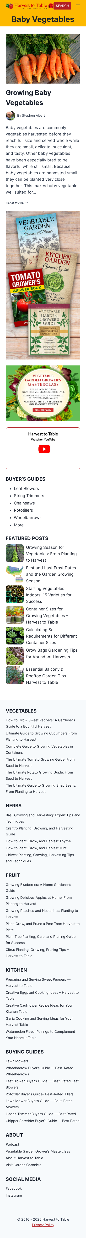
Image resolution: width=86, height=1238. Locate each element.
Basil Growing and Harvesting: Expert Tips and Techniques (43, 818)
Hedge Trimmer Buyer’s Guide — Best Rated (41, 1114)
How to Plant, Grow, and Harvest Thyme (38, 841)
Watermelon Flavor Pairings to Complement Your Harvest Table (40, 1034)
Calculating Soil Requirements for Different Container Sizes (51, 636)
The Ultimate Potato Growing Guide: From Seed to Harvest (39, 775)
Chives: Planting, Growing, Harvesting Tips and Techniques (40, 858)
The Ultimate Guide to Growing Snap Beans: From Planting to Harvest (41, 788)
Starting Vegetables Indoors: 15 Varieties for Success (48, 595)
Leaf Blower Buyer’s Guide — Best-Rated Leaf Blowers (42, 1084)
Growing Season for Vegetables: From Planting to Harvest (51, 554)
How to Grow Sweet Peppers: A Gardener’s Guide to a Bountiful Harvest (40, 723)
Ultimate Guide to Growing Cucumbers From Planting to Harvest (41, 736)
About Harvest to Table (24, 1158)
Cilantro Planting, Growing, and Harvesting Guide (39, 831)
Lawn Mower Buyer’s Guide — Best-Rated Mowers (39, 1104)
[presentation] (43, 59)
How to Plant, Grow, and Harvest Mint (36, 848)
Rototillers (23, 510)
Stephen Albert (33, 115)
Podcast (12, 1144)
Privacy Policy (43, 1225)
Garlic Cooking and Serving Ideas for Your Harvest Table (39, 1021)
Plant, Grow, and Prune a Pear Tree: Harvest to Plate (43, 927)
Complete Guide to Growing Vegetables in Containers (39, 749)
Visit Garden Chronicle (23, 1165)
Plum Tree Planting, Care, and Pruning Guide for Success (40, 939)
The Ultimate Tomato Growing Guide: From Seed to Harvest (40, 762)
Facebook (14, 1188)
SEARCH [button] (62, 6)
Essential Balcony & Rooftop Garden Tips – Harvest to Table (47, 675)
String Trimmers (29, 495)
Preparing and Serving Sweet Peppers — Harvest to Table (38, 982)
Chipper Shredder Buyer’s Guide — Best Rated (43, 1121)
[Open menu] (78, 6)
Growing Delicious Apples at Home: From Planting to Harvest (39, 900)
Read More (17, 203)
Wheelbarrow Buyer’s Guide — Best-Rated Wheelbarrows (39, 1071)
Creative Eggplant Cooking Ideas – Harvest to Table (42, 995)
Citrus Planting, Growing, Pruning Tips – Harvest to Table (37, 953)
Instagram (14, 1195)
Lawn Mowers (17, 1061)
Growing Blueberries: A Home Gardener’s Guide (38, 888)
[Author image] (10, 115)
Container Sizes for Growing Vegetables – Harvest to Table (47, 615)
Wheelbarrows (28, 517)
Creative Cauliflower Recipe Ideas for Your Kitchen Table (39, 1008)
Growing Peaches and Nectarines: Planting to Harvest (42, 914)
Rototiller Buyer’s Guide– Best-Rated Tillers (40, 1094)
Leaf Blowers (26, 488)
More (19, 525)
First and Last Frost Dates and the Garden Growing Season (51, 574)
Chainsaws (24, 503)
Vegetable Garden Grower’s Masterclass (38, 1151)
